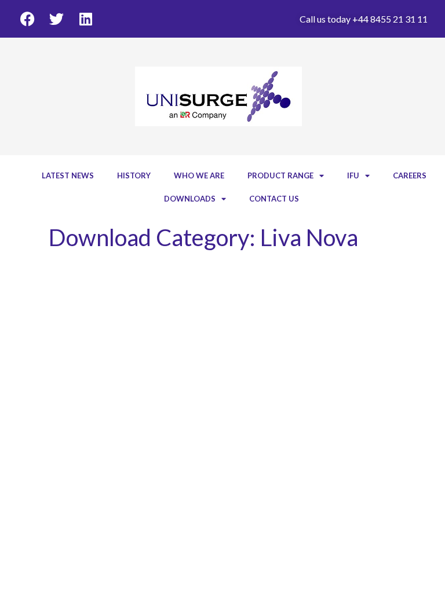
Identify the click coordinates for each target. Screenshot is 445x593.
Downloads (190, 198)
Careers (409, 175)
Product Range (280, 175)
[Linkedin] (85, 19)
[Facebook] (27, 19)
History (134, 175)
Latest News (68, 175)
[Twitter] (56, 19)
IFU (353, 175)
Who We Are (199, 175)
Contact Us (274, 198)
